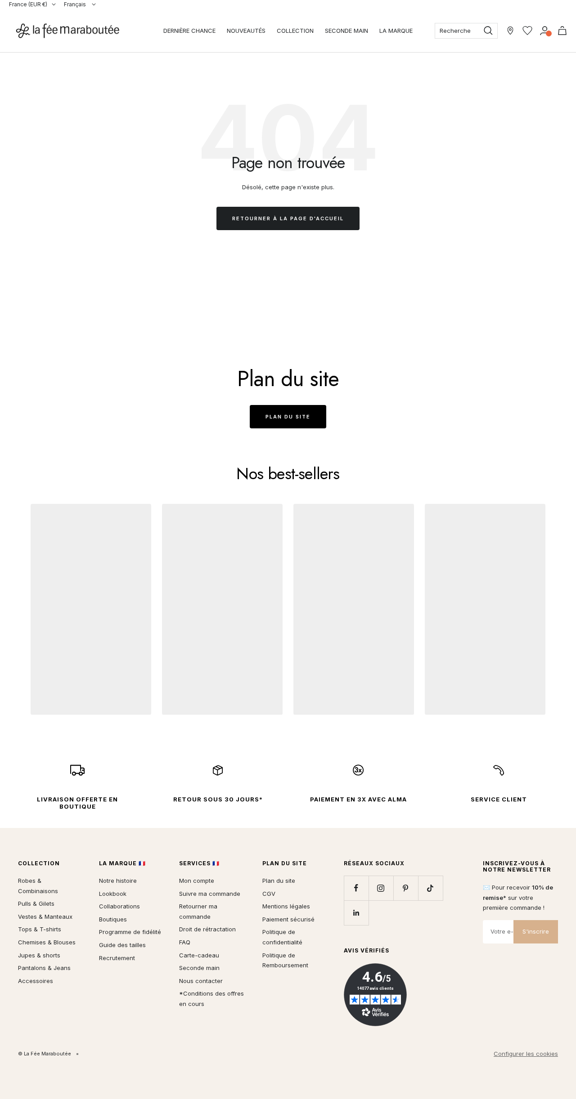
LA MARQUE (396, 30)
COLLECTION (295, 30)
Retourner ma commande (198, 911)
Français (75, 4)
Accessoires (35, 980)
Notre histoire (118, 880)
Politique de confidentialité (282, 937)
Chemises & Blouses (47, 942)
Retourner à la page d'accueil (288, 218)
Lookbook (112, 893)
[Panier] (562, 30)
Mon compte (196, 880)
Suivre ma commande (209, 893)
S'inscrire (535, 931)
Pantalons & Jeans (44, 967)
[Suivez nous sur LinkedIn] (356, 912)
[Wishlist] (527, 30)
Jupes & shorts (39, 955)
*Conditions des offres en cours (211, 998)
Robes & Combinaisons (38, 885)
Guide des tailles (122, 944)
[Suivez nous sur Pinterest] (405, 888)
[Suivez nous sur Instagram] (381, 888)
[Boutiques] (510, 30)
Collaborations (119, 906)
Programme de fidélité (130, 931)
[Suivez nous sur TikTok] (430, 888)
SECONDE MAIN (346, 30)
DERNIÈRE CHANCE (189, 30)
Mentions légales (286, 906)
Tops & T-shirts (39, 929)
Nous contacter (201, 980)
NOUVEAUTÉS (246, 30)
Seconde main (199, 967)
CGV (268, 893)
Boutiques (113, 919)
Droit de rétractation (207, 929)
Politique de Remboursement (285, 960)
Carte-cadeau (199, 955)
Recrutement (117, 957)
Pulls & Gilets (36, 903)
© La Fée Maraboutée (44, 1053)
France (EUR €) (28, 4)
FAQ (184, 942)
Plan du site (288, 417)
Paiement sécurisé (288, 919)
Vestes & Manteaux (45, 916)
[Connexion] (544, 30)
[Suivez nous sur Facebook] (356, 888)
